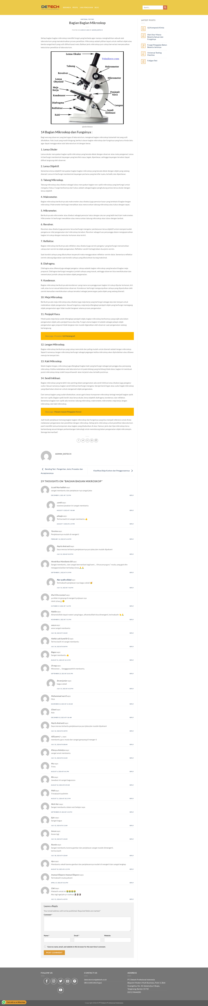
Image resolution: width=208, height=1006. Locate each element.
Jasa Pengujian (86, 7)
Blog (97, 7)
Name (46, 935)
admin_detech (97, 30)
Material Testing (87, 19)
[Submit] (165, 7)
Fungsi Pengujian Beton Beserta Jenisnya (157, 46)
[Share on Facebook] (79, 441)
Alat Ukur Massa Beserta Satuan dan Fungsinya (155, 36)
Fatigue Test (152, 60)
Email (76, 935)
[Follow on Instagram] (54, 981)
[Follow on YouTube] (61, 990)
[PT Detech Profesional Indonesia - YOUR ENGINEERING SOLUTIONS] (50, 7)
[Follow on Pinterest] (74, 981)
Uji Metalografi (68, 336)
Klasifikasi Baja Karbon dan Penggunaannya (111, 470)
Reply (132, 495)
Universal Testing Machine (154, 54)
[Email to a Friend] (87, 441)
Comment (48, 915)
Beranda (67, 7)
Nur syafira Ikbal (64, 580)
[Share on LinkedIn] (96, 441)
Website (107, 935)
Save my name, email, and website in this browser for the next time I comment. (76, 947)
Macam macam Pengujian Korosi (67, 412)
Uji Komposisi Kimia (155, 27)
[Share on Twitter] (83, 441)
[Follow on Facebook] (47, 981)
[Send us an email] (67, 981)
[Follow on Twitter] (61, 981)
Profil (75, 7)
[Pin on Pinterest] (92, 441)
